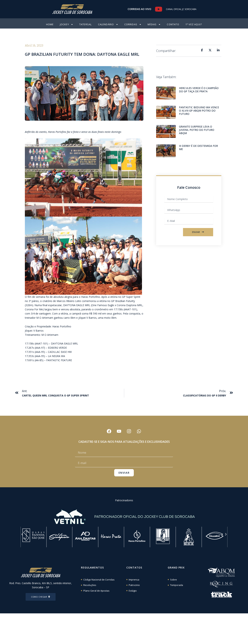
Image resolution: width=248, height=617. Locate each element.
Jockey (64, 24)
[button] (22, 534)
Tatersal (85, 24)
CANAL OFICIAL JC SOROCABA (181, 9)
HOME (50, 24)
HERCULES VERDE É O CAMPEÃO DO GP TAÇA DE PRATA (199, 89)
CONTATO (173, 24)
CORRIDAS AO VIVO (139, 9)
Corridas (130, 24)
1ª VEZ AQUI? (193, 24)
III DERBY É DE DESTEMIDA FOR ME (198, 147)
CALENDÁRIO (106, 24)
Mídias (152, 24)
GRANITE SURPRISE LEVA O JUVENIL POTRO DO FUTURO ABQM (196, 130)
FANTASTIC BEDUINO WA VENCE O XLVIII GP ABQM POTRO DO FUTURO (199, 111)
